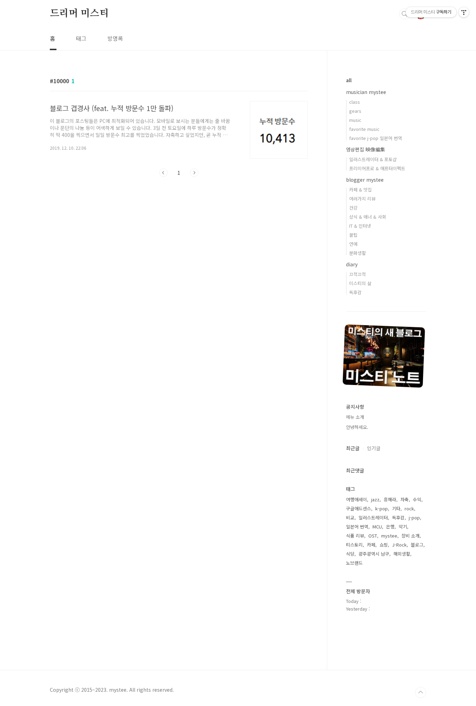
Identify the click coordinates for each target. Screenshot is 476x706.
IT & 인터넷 (360, 225)
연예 (353, 244)
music (355, 120)
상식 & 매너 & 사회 (367, 216)
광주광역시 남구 (374, 553)
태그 (81, 38)
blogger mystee (365, 179)
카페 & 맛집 (360, 189)
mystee (389, 535)
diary (352, 264)
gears (355, 111)
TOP (420, 692)
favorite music (364, 129)
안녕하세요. (357, 427)
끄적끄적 (357, 274)
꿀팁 (353, 235)
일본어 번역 (357, 526)
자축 (404, 499)
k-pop (381, 508)
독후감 (355, 292)
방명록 (115, 38)
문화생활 (357, 253)
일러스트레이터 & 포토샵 (373, 159)
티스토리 (354, 544)
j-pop (414, 517)
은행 (390, 526)
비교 (350, 517)
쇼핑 (383, 544)
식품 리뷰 (355, 535)
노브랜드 (354, 562)
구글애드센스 (358, 508)
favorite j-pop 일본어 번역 (375, 138)
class (354, 102)
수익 (417, 499)
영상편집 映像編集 (365, 149)
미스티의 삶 (360, 283)
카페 (371, 544)
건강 (353, 207)
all (349, 80)
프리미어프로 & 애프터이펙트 (377, 168)
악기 (403, 526)
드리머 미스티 (79, 13)
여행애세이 (356, 499)
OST (372, 535)
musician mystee (366, 91)
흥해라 (390, 499)
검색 (404, 14)
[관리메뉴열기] (464, 12)
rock (409, 508)
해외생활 (401, 553)
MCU (377, 526)
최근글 (353, 448)
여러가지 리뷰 (362, 198)
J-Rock (399, 544)
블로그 (417, 544)
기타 (396, 508)
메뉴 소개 (355, 417)
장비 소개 (410, 535)
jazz (375, 499)
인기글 (374, 448)
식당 (350, 553)
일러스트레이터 (373, 517)
